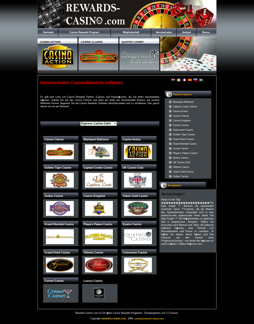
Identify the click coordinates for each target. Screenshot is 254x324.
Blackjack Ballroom (183, 101)
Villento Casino (181, 167)
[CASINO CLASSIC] (98, 69)
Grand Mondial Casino (185, 143)
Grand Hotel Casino (183, 139)
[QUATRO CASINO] (139, 69)
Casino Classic (181, 115)
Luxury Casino (180, 148)
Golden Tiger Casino (184, 134)
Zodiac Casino (180, 176)
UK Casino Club (181, 162)
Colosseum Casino (183, 129)
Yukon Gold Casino (183, 171)
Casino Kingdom (182, 120)
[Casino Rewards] (127, 27)
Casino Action (180, 111)
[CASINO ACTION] (58, 69)
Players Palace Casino (185, 153)
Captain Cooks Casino (185, 106)
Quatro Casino (180, 157)
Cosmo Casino (181, 125)
